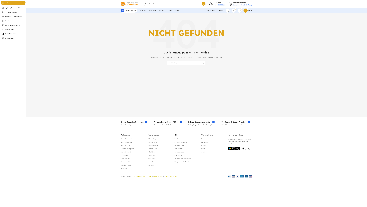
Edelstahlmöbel (125, 158)
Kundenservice (178, 139)
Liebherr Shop (152, 139)
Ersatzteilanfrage (179, 155)
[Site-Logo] (130, 4)
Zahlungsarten (178, 149)
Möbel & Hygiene (126, 165)
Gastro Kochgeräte (127, 145)
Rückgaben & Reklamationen (183, 162)
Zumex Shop (151, 162)
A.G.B (203, 152)
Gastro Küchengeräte (127, 149)
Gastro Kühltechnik (126, 139)
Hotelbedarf (124, 168)
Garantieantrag (179, 152)
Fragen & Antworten (180, 142)
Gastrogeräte (157, 176)
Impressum (204, 139)
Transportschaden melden (182, 158)
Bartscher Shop (152, 142)
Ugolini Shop (151, 155)
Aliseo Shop (151, 158)
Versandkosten (179, 145)
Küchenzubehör (125, 162)
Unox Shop (151, 165)
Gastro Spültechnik (126, 142)
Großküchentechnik (170, 176)
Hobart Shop (151, 152)
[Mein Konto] (228, 10)
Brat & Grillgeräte (126, 152)
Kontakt (203, 145)
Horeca (135, 176)
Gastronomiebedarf (144, 176)
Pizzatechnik (124, 155)
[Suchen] (203, 4)
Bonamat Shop (152, 149)
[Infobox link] (134, 122)
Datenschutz (205, 142)
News (203, 149)
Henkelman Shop (153, 145)
